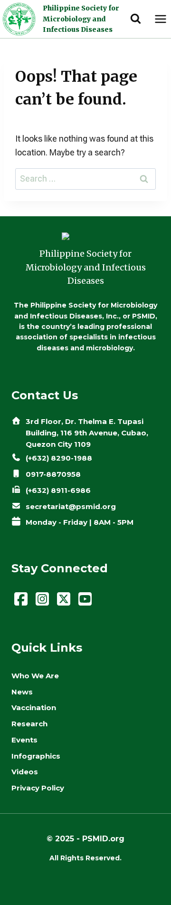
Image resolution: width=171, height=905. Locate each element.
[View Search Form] (135, 19)
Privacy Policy (37, 787)
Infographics (35, 756)
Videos (24, 771)
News (22, 691)
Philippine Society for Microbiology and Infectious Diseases (81, 19)
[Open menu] (160, 19)
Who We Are (35, 675)
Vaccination (33, 707)
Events (24, 739)
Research (29, 723)
